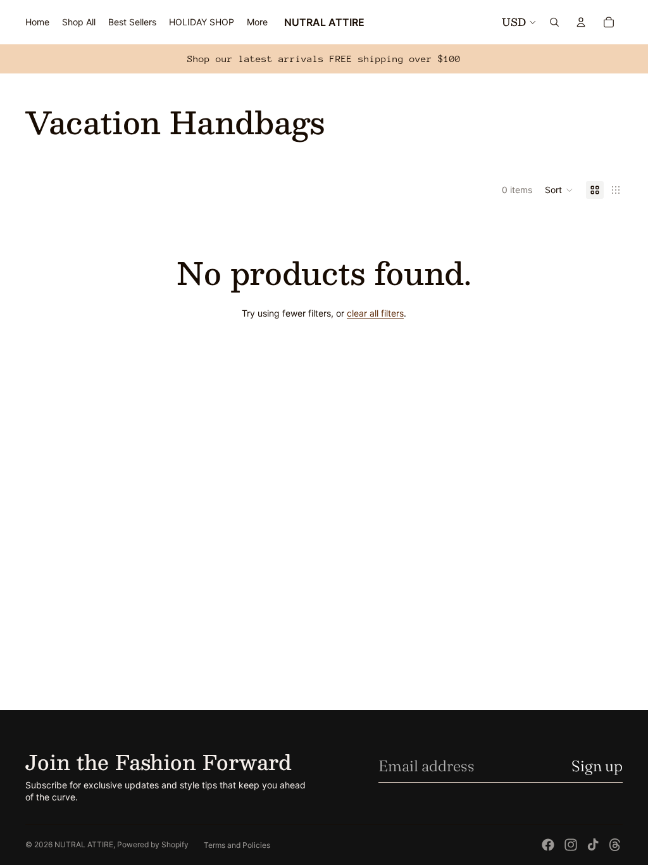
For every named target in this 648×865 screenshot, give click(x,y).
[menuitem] (257, 22)
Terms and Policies (237, 845)
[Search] (554, 22)
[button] (559, 190)
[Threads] (615, 844)
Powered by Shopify (153, 844)
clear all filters (375, 313)
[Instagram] (570, 844)
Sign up (597, 766)
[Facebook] (548, 844)
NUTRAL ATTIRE (83, 844)
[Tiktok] (593, 844)
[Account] (581, 22)
